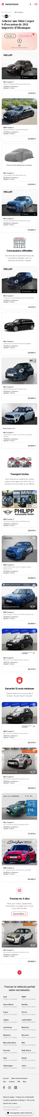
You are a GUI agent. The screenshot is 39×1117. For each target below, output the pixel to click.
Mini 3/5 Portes (6, 12)
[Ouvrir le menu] (36, 4)
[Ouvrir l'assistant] (30, 4)
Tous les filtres (18, 914)
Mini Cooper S (19, 12)
